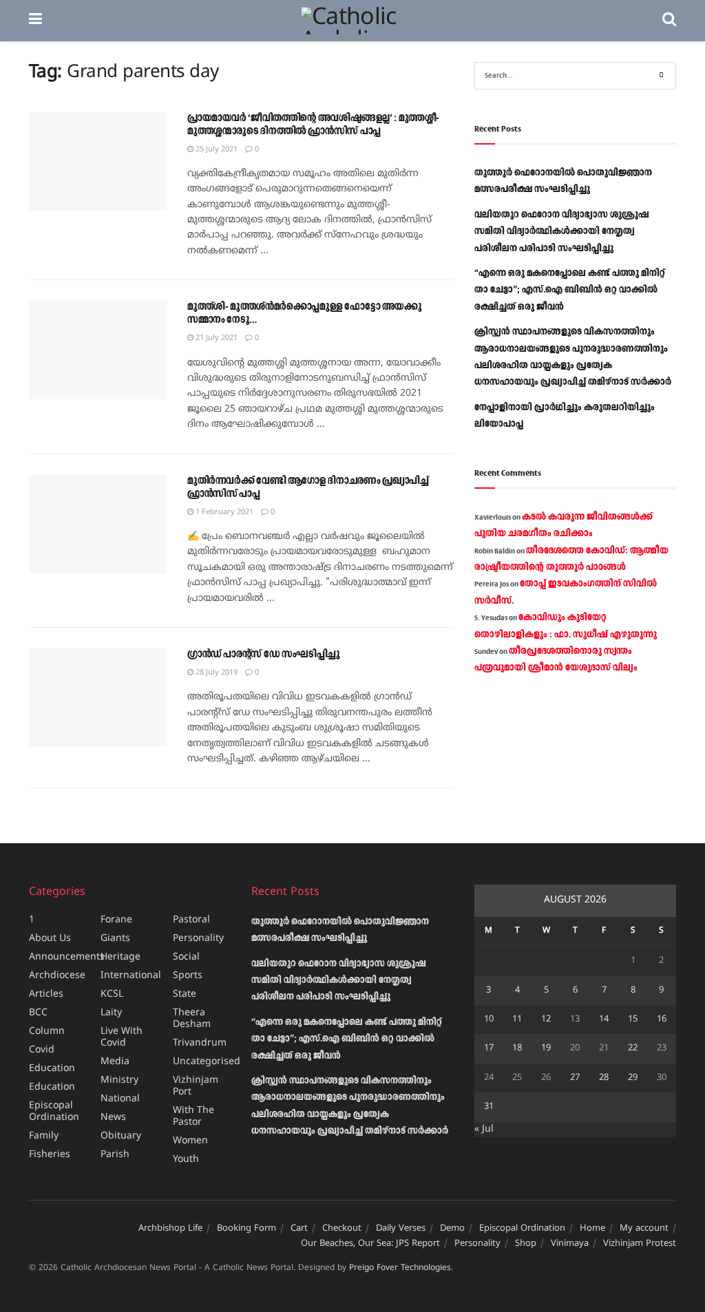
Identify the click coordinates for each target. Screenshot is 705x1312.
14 (604, 1019)
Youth (186, 1159)
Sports (187, 976)
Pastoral (191, 920)
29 (633, 1077)
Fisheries (49, 1155)
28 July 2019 (215, 672)
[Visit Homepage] (352, 20)
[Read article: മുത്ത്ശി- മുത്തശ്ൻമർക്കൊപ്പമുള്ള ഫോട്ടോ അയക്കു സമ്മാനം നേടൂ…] (98, 350)
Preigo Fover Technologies (400, 1268)
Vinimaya (570, 1243)
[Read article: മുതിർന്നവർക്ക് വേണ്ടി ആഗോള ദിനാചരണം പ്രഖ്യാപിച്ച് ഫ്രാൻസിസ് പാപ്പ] (98, 524)
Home (592, 1228)
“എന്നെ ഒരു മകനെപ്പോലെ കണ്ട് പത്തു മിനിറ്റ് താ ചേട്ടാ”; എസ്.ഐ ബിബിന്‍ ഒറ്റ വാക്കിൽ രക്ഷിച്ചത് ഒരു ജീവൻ (569, 290)
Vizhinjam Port (195, 1086)
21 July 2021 (215, 338)
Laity (111, 1013)
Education (52, 1069)
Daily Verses (400, 1228)
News (113, 1117)
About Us (50, 938)
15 (633, 1019)
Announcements (67, 957)
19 (546, 1048)
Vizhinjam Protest (639, 1243)
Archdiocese (57, 976)
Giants (115, 938)
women (190, 1141)
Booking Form (246, 1228)
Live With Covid (122, 1037)
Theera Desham (192, 1018)
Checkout (341, 1228)
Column (47, 1031)
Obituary (121, 1136)
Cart (299, 1228)
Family (44, 1136)
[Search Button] (669, 20)
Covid (41, 1050)
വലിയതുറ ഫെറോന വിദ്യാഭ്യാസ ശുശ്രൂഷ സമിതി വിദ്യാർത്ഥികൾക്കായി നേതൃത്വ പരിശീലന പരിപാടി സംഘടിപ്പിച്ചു (561, 231)
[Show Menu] (35, 20)
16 (661, 1019)
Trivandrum (200, 1043)
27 (575, 1077)
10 (489, 1019)
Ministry (119, 1080)
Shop (525, 1243)
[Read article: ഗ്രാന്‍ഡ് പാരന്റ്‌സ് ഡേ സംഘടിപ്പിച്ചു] (98, 697)
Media (115, 1062)
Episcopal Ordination (54, 1111)
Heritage (120, 957)
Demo (452, 1228)
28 (604, 1077)
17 (489, 1048)
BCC (38, 1013)
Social (186, 957)
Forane (116, 920)
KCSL (112, 994)
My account (644, 1228)
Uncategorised (206, 1062)
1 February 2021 (223, 512)
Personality (198, 938)
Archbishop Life (170, 1228)
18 (517, 1048)
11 (517, 1019)
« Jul (484, 1129)
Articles (46, 994)
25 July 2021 (215, 149)
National (120, 1099)
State (184, 994)
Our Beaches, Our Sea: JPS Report (370, 1243)
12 (546, 1019)
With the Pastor (193, 1116)
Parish (115, 1155)
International (131, 976)
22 (633, 1048)
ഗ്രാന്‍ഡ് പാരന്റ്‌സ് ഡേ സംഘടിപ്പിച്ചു (263, 654)
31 (489, 1106)
